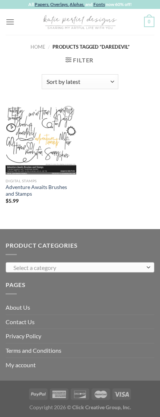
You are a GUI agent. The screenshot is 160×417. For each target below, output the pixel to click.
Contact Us (20, 321)
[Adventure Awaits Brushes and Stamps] (41, 139)
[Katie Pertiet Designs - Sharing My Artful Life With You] (80, 21)
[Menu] (10, 22)
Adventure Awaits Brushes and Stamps (36, 190)
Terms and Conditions (33, 350)
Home (38, 47)
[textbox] (78, 268)
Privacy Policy (23, 335)
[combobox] (80, 267)
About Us (18, 307)
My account (21, 364)
